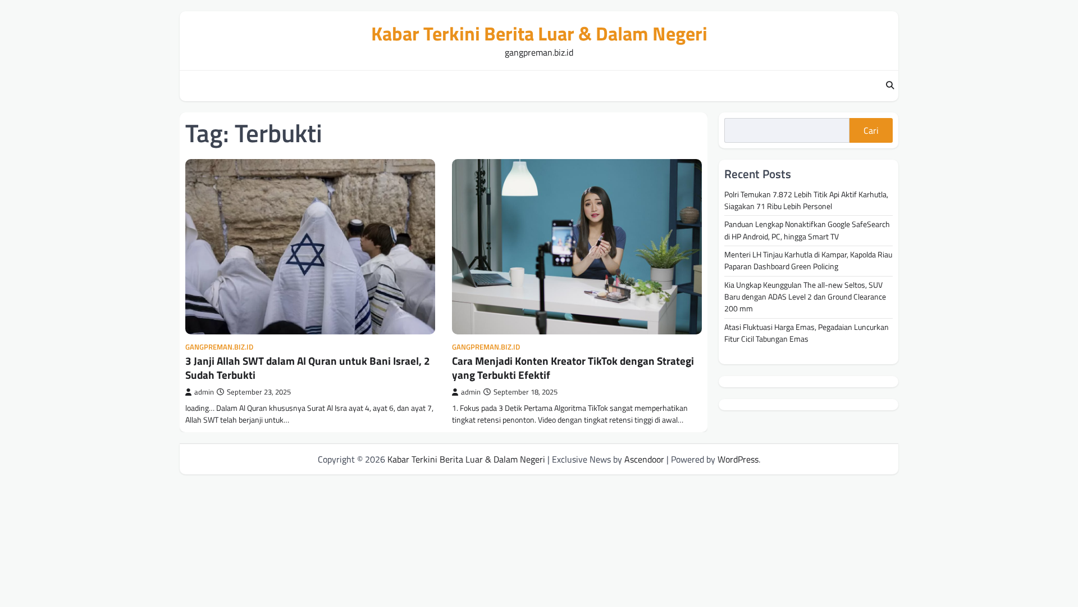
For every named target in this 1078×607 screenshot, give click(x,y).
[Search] (889, 86)
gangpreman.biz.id (219, 347)
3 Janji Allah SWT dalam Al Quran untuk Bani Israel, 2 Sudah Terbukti (307, 367)
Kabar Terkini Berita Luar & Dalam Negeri (539, 33)
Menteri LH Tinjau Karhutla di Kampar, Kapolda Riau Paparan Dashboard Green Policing (808, 260)
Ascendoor (644, 459)
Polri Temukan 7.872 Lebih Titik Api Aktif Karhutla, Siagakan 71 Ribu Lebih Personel (806, 200)
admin (204, 392)
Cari (871, 130)
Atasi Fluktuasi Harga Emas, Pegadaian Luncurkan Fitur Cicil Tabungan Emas (806, 333)
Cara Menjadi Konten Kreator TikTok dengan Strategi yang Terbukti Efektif (573, 367)
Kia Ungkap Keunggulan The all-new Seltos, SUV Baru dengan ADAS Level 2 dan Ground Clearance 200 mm (805, 297)
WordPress (738, 459)
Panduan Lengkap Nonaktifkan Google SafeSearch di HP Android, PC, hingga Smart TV (807, 230)
